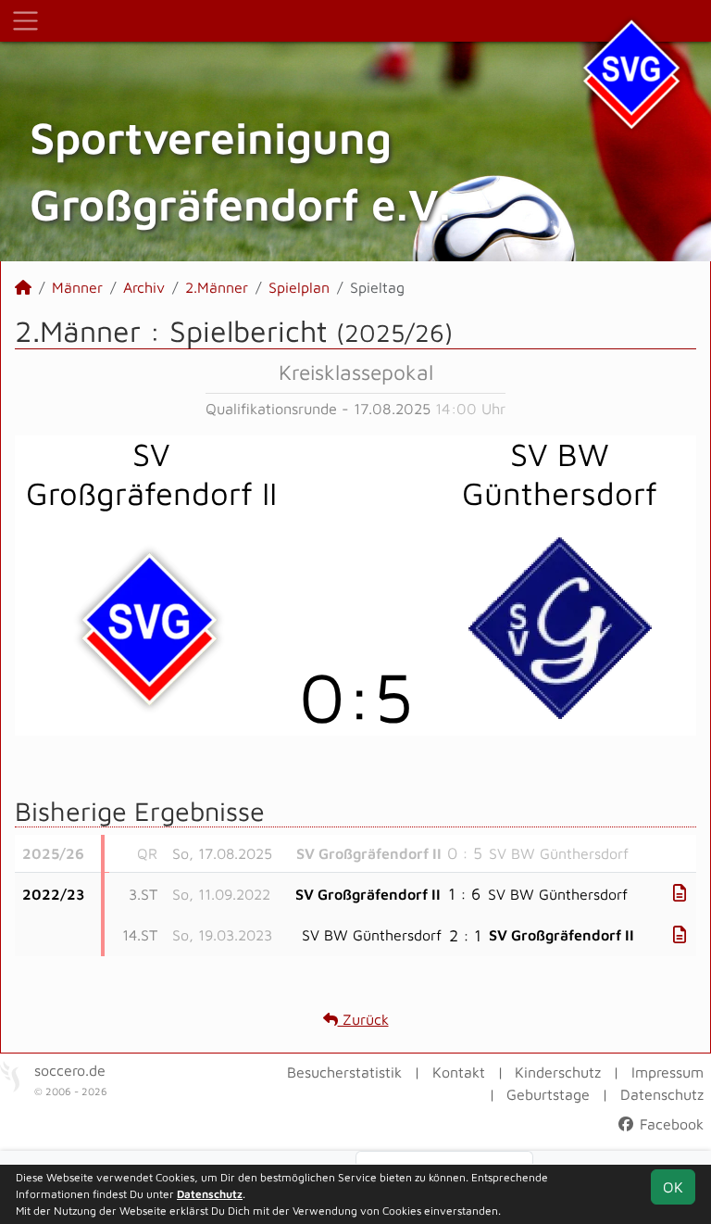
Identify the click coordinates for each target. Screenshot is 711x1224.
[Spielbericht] (679, 892)
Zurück (363, 1019)
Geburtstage (548, 1094)
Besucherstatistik (344, 1072)
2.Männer (216, 287)
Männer (77, 287)
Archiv (144, 287)
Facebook (669, 1124)
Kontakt (458, 1072)
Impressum (667, 1072)
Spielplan (299, 287)
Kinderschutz (558, 1072)
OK (673, 1187)
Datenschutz (662, 1094)
